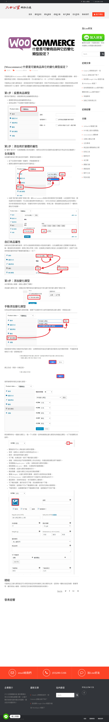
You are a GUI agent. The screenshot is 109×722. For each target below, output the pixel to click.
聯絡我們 (85, 14)
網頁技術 (87, 169)
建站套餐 (47, 14)
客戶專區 (99, 14)
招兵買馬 (76, 14)
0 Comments (35, 70)
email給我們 (25, 672)
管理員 (8, 70)
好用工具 (87, 152)
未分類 (86, 160)
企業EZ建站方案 (89, 139)
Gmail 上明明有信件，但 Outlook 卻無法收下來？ (91, 73)
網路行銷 (87, 164)
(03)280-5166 (99, 1)
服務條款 (92, 718)
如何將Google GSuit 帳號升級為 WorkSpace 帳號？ (93, 81)
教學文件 (87, 156)
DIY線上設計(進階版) (91, 130)
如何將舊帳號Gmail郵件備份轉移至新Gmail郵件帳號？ (93, 90)
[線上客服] (6, 716)
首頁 (30, 14)
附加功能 (87, 177)
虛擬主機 (57, 14)
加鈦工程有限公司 (90, 100)
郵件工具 (87, 173)
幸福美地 (87, 96)
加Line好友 (86, 1)
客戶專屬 (66, 14)
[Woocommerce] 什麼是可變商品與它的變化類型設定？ (36, 67)
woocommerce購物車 (21, 70)
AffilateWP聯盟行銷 (90, 126)
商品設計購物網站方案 (92, 147)
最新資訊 (38, 14)
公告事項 (87, 143)
